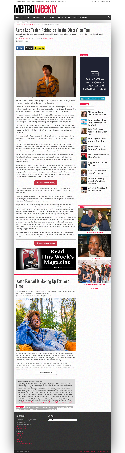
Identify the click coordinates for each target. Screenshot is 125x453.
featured (45, 407)
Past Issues (94, 451)
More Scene (94, 288)
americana (38, 407)
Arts (45, 17)
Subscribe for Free (51, 1)
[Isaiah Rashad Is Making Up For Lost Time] (46, 350)
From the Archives (63, 17)
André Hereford (23, 296)
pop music (25, 409)
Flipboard (20, 437)
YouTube (20, 439)
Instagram (20, 441)
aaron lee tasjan (29, 407)
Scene (52, 17)
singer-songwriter (35, 409)
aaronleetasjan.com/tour (48, 237)
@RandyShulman (48, 38)
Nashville (18, 409)
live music (69, 407)
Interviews (37, 17)
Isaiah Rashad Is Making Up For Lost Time (42, 283)
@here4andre (47, 296)
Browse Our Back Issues (64, 1)
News (28, 17)
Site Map (100, 451)
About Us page (21, 428)
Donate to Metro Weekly (38, 1)
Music (33, 24)
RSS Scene (29, 443)
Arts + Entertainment (25, 24)
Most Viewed (84, 108)
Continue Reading (46, 373)
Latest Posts (90, 108)
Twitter (19, 435)
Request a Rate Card (80, 17)
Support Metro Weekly (23, 22)
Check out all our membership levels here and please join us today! (47, 402)
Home (17, 24)
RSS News (20, 443)
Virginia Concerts (52, 409)
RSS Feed (105, 451)
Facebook (20, 433)
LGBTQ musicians (61, 407)
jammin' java (52, 407)
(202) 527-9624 (21, 426)
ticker (43, 409)
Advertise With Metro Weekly (22, 1)
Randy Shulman (23, 38)
